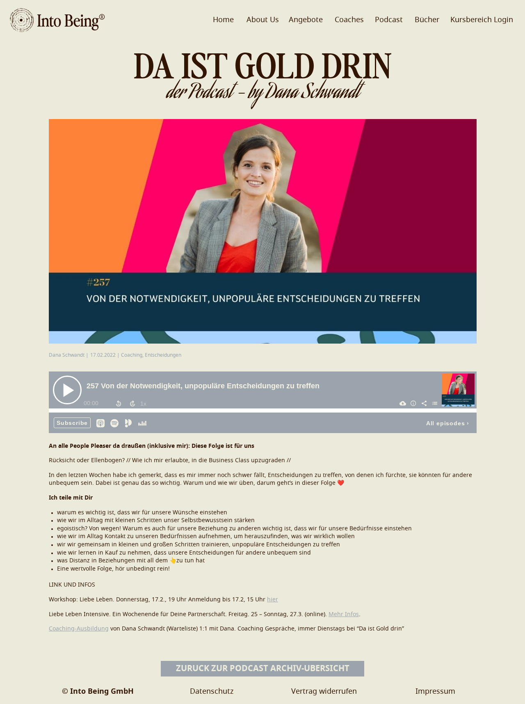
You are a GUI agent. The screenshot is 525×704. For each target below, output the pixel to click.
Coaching (131, 355)
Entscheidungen (163, 355)
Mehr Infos (344, 614)
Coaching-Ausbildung (79, 629)
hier (272, 600)
